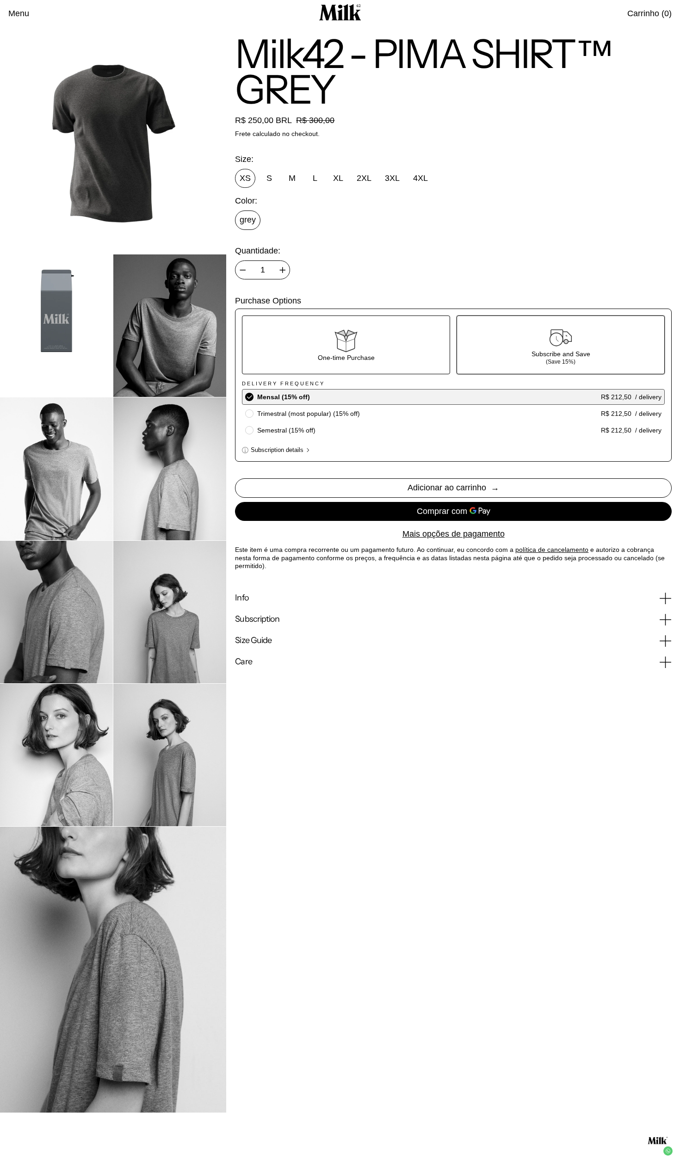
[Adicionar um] (282, 270)
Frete (243, 133)
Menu (18, 13)
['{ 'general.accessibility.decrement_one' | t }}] (243, 270)
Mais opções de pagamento (453, 533)
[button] (649, 14)
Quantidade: (257, 250)
